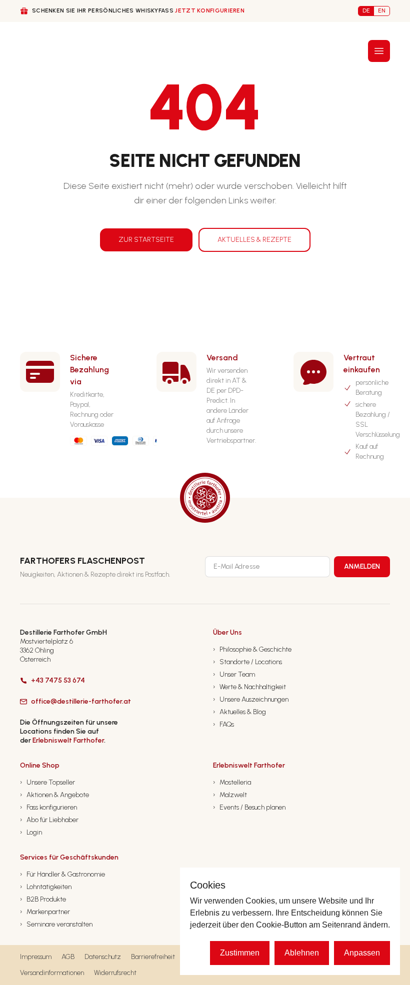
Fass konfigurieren (48, 807)
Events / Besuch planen (249, 807)
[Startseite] (39, 50)
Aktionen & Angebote (54, 795)
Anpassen (362, 953)
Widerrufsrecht (115, 973)
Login (31, 832)
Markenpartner (45, 912)
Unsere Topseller (47, 782)
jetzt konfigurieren (209, 10)
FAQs (223, 724)
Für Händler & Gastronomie (62, 874)
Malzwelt (230, 795)
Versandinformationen (52, 973)
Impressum (36, 957)
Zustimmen (240, 953)
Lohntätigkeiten (46, 887)
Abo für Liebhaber (49, 820)
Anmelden (362, 566)
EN (382, 10)
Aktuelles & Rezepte (255, 239)
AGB (68, 957)
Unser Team (234, 674)
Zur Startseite (146, 239)
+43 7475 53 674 (58, 680)
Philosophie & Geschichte (252, 649)
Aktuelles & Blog (239, 712)
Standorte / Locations (247, 662)
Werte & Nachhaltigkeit (249, 687)
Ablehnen (301, 953)
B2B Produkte (43, 899)
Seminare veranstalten (56, 924)
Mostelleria (232, 782)
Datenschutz (102, 957)
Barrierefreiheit (153, 957)
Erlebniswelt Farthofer (68, 740)
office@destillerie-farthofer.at (81, 701)
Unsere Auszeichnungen (250, 699)
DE (366, 10)
